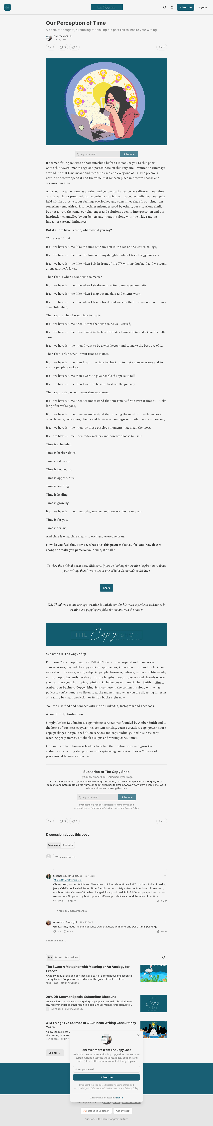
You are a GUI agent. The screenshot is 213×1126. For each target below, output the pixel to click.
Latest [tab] (58, 957)
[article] (106, 977)
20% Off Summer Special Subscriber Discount (81, 997)
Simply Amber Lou (63, 36)
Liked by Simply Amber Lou (69, 880)
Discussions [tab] (71, 957)
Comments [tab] (54, 845)
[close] (138, 1035)
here (107, 167)
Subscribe (185, 7)
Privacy (107, 1102)
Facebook (147, 706)
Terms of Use (122, 1084)
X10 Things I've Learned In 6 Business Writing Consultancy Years (91, 1025)
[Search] (164, 7)
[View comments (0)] (78, 987)
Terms (116, 1102)
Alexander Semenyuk (65, 922)
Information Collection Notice (105, 1088)
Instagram (127, 706)
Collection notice (131, 1102)
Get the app (123, 1110)
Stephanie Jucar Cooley (66, 875)
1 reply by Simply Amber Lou (72, 910)
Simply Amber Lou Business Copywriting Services (105, 685)
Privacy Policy (131, 1088)
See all (53, 1052)
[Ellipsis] (165, 875)
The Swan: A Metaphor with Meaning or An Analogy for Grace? (88, 969)
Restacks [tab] (68, 845)
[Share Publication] (172, 7)
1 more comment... (56, 940)
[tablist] (60, 845)
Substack (90, 1119)
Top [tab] (50, 957)
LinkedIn (111, 706)
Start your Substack (97, 1110)
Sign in (202, 7)
